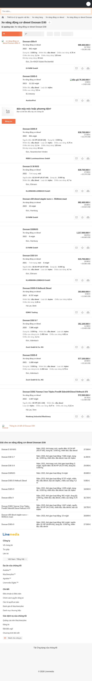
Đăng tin (8, 121)
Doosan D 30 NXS (31, 166)
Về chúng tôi (8, 545)
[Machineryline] (2, 17)
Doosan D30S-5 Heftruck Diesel (37, 288)
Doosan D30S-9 (30, 129)
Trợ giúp (6, 549)
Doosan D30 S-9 (30, 256)
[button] (88, 4)
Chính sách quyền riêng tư (13, 598)
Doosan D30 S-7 (30, 320)
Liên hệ (6, 553)
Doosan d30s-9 (30, 42)
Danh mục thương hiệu (12, 610)
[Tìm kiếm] (88, 11)
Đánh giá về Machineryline (13, 606)
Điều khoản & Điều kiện (12, 594)
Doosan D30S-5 (30, 76)
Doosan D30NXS (30, 229)
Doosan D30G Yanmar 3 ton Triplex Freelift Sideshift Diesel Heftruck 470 (55, 392)
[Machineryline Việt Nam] (16, 4)
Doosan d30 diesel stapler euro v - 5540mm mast (45, 199)
